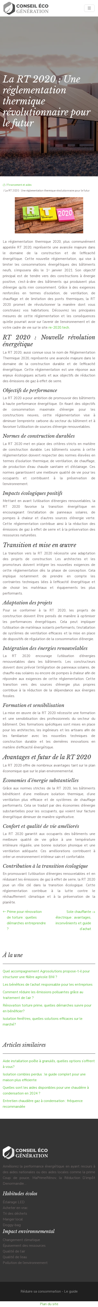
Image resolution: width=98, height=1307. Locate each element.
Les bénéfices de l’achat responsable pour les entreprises (48, 984)
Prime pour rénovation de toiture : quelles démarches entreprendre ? (26, 920)
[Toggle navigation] (89, 8)
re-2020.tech (59, 327)
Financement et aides (19, 185)
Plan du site (49, 1304)
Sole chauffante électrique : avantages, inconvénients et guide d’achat (73, 920)
